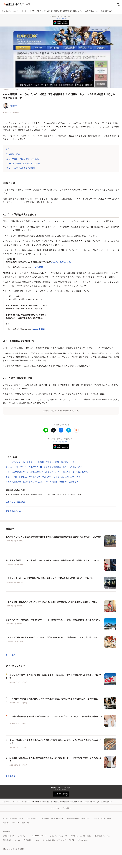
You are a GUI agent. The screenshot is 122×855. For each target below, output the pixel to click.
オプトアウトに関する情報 (21, 823)
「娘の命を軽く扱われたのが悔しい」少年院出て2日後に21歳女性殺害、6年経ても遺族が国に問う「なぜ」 (52, 601)
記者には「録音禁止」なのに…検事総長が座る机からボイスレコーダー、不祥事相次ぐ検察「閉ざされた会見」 (55, 759)
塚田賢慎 (13, 105)
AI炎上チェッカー (83, 840)
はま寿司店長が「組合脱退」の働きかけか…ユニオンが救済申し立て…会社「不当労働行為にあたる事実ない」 (53, 619)
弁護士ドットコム (10, 11)
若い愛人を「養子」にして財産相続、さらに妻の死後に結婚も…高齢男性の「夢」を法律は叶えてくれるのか (52, 560)
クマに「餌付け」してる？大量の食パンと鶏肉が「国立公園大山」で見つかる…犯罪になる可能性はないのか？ (55, 741)
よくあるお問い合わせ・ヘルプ (13, 818)
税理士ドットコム (8, 836)
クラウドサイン (23, 836)
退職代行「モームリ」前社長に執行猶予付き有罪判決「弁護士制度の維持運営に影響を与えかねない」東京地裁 (53, 536)
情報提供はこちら (13, 511)
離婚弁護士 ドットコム (31, 840)
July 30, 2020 (38, 267)
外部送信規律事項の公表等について (78, 818)
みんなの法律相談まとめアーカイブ (54, 840)
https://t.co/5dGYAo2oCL (61, 262)
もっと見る (10, 655)
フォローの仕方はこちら (61, 18)
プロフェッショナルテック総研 (81, 836)
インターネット (24, 11)
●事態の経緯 (14, 154)
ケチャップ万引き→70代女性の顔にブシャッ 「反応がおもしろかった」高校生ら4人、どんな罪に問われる (51, 637)
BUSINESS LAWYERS (39, 836)
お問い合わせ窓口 (32, 818)
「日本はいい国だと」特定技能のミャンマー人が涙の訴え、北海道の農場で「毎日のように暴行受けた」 (54, 698)
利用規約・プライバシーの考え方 (52, 818)
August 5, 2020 (39, 329)
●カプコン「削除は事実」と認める (24, 159)
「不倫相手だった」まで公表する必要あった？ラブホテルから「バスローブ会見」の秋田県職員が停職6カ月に (56, 718)
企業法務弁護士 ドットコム (11, 840)
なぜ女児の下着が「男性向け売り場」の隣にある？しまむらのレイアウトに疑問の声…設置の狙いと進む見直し (55, 676)
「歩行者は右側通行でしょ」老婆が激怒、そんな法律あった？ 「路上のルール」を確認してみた (48, 471)
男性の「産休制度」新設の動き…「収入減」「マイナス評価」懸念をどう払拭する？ (42, 481)
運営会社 (6, 823)
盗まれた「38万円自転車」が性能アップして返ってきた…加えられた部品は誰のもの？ (43, 476)
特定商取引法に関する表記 (102, 818)
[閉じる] (119, 16)
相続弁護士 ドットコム (102, 836)
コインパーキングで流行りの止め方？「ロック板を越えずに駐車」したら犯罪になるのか (44, 466)
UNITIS (71, 840)
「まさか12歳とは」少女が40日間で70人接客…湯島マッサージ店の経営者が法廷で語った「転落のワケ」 (51, 578)
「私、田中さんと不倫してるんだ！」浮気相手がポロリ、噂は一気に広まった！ (40, 462)
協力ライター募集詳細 (15, 502)
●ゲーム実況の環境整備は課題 (22, 168)
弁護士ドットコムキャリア (58, 836)
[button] (76, 430)
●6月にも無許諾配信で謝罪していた (24, 163)
